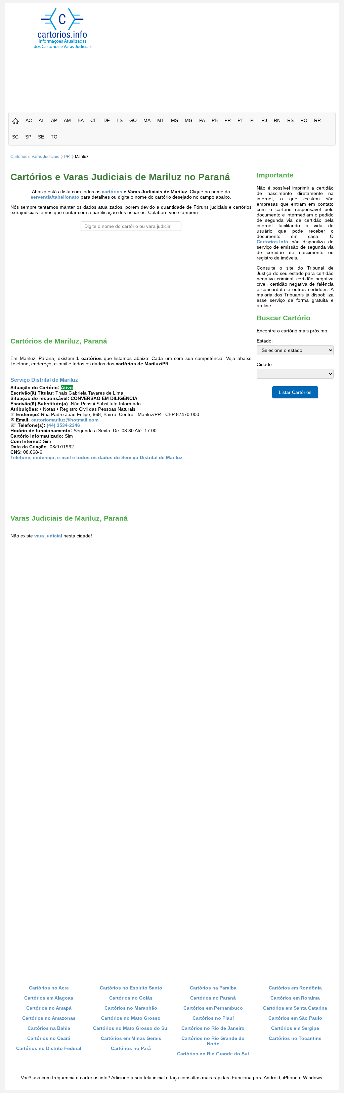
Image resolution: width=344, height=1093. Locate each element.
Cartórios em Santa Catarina (295, 1008)
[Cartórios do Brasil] (62, 48)
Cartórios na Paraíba (213, 987)
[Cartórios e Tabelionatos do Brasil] (15, 121)
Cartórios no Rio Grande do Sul (213, 1053)
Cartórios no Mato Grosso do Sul (131, 1028)
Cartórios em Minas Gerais (131, 1038)
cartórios (112, 191)
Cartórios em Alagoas (48, 998)
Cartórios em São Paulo (295, 1018)
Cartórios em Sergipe (295, 1028)
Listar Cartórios (295, 392)
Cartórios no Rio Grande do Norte (213, 1041)
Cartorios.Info (272, 241)
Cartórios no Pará (131, 1048)
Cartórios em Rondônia (295, 987)
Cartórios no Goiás (131, 998)
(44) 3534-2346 (63, 425)
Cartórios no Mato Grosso (131, 1018)
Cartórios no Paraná (213, 998)
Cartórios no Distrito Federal (48, 1048)
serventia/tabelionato (55, 197)
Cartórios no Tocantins (295, 1038)
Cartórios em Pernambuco (213, 1008)
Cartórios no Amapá (49, 1008)
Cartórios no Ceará (48, 1038)
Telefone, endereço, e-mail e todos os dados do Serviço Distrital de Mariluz (96, 457)
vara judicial (48, 535)
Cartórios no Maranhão (130, 1008)
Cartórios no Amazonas (49, 1018)
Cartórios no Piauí (213, 1018)
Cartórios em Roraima (295, 998)
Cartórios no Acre (49, 987)
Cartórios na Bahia (49, 1028)
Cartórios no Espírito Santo (131, 987)
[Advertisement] (232, 55)
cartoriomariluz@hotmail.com (64, 419)
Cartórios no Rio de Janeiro (213, 1028)
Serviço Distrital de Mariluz (44, 380)
